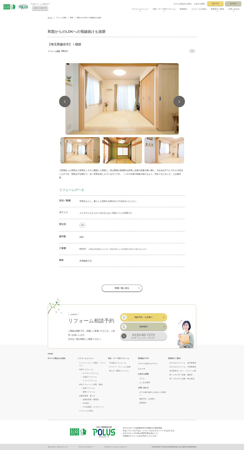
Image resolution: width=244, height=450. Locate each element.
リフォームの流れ (199, 9)
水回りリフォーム (86, 369)
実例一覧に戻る (122, 288)
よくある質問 (144, 382)
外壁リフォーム (89, 388)
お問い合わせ (143, 388)
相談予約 (215, 4)
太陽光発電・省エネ (87, 396)
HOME (50, 354)
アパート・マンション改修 (120, 367)
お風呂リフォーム (90, 377)
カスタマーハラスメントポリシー (115, 447)
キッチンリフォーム (91, 373)
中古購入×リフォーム (117, 363)
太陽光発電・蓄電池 (91, 399)
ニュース (141, 369)
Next (179, 101)
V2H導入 (86, 403)
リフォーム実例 (61, 18)
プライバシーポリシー (86, 447)
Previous (65, 101)
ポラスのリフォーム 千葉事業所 (182, 367)
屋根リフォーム (89, 392)
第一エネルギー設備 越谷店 (181, 375)
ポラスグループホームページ (57, 447)
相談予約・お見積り (143, 317)
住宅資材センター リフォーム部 (182, 371)
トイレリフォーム (90, 380)
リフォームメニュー (86, 358)
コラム (142, 378)
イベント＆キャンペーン (148, 363)
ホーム (50, 18)
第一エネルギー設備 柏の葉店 (181, 379)
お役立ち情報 (199, 4)
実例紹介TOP (143, 358)
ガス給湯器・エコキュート (93, 407)
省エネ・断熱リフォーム (119, 371)
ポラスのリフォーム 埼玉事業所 (182, 363)
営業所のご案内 (174, 358)
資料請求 (233, 4)
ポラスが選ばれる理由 (182, 4)
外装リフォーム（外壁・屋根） (91, 384)
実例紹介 (183, 9)
